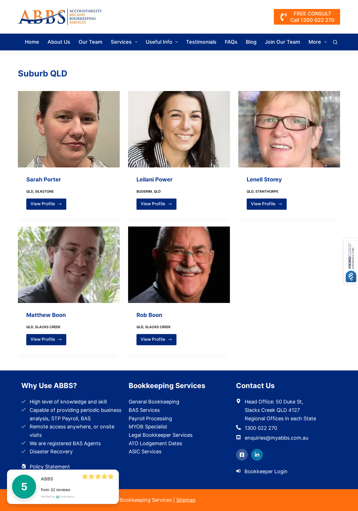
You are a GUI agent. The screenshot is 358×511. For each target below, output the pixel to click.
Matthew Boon (46, 315)
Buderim (144, 191)
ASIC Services (145, 451)
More (314, 42)
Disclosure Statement (55, 475)
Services (121, 42)
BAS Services (144, 410)
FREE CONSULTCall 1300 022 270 (312, 17)
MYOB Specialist (148, 427)
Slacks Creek (47, 327)
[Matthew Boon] (69, 265)
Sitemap (186, 500)
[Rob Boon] (179, 265)
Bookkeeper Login (266, 471)
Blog (251, 42)
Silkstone (44, 191)
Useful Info (159, 42)
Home (32, 42)
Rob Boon (149, 315)
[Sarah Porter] (69, 129)
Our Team (90, 42)
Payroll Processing (150, 418)
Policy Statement (50, 467)
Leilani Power (154, 179)
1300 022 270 (261, 428)
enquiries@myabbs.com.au (276, 438)
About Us (59, 42)
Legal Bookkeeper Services (160, 435)
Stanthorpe (266, 191)
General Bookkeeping (154, 402)
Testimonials (201, 42)
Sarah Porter (43, 179)
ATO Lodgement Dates (155, 443)
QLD (29, 191)
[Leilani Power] (179, 129)
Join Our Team (282, 42)
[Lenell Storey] (289, 129)
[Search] (335, 42)
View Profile (44, 205)
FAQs (231, 42)
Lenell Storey (264, 179)
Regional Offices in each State (280, 418)
